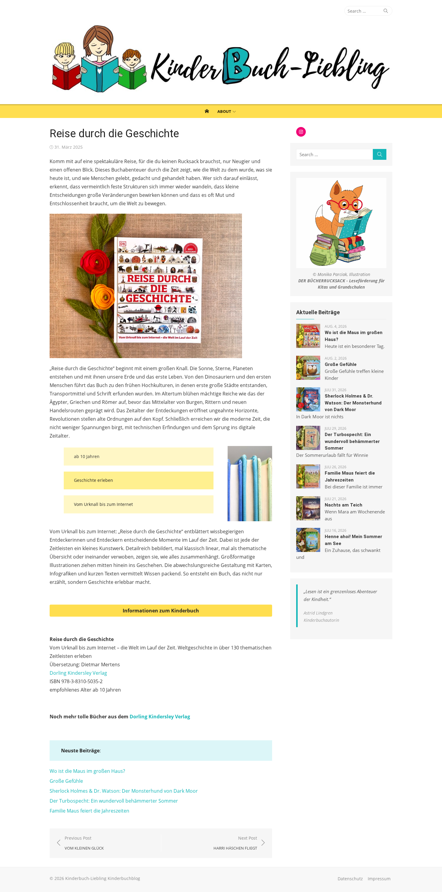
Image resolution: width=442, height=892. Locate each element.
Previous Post (84, 843)
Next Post (235, 843)
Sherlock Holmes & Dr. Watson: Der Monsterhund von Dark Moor (124, 791)
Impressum (379, 878)
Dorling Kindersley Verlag (78, 673)
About (224, 111)
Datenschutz (350, 878)
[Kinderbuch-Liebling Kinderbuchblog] (221, 60)
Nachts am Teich (343, 505)
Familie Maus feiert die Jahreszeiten (89, 810)
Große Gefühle (66, 781)
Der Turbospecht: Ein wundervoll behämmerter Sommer (114, 801)
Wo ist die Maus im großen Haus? (87, 771)
